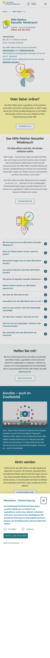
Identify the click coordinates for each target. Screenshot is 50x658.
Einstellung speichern (16, 536)
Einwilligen (12, 529)
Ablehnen (30, 529)
